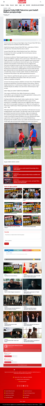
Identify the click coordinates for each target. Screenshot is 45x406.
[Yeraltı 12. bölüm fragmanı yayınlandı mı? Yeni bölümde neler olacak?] (32, 332)
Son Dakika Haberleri (9, 397)
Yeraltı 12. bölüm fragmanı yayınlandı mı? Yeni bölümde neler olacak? (31, 341)
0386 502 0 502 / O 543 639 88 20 (23, 379)
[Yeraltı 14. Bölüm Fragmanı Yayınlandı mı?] (12, 284)
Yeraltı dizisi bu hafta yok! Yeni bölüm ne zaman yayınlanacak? (31, 325)
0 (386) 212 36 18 (8, 362)
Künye (21, 401)
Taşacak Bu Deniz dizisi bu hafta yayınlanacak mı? (10, 325)
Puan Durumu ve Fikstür (10, 395)
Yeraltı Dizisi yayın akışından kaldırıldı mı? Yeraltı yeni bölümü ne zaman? (12, 309)
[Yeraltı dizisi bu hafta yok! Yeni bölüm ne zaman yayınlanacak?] (32, 316)
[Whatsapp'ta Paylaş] (9, 40)
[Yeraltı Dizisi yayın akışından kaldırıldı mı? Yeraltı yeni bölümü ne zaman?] (12, 300)
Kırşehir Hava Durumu (28, 390)
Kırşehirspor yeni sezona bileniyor (10, 275)
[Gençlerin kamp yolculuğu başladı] (32, 220)
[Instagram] (21, 386)
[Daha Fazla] (11, 40)
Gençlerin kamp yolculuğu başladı (29, 226)
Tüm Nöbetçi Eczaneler (23, 365)
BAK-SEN (28, 5)
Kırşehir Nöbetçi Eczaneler (10, 390)
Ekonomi (12, 5)
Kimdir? (25, 274)
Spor (24, 5)
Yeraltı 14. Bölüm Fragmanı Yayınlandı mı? (12, 292)
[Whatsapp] (25, 386)
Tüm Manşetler (26, 395)
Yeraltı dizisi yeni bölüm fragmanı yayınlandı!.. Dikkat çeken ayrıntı (30, 309)
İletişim (24, 401)
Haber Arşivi (26, 397)
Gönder (6, 243)
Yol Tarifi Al (15, 356)
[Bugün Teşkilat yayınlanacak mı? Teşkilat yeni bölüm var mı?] (32, 284)
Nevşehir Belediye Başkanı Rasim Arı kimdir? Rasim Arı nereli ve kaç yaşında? (32, 276)
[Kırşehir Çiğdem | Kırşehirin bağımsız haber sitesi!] (22, 2)
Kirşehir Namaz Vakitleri (10, 393)
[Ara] (40, 2)
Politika (7, 5)
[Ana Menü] (3, 1)
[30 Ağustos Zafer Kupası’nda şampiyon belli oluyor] (32, 193)
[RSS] (27, 386)
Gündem (2, 5)
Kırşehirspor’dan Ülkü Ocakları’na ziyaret (12, 199)
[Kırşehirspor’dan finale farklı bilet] (13, 207)
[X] (19, 386)
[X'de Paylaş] (7, 40)
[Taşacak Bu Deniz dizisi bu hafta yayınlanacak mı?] (12, 316)
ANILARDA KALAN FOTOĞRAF (37, 5)
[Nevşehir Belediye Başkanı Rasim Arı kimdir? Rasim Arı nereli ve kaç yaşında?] (32, 268)
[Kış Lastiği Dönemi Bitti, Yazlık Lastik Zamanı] (12, 332)
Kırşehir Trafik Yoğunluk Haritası (29, 393)
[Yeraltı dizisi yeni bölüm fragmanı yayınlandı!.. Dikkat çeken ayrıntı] (32, 300)
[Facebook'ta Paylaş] (4, 40)
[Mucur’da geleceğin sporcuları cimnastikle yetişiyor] (13, 220)
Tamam (41, 404)
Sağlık (20, 5)
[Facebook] (17, 386)
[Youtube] (23, 386)
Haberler (5, 8)
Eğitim (16, 5)
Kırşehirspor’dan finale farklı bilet (10, 213)
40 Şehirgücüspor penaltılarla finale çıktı (30, 213)
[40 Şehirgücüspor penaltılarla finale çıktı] (32, 207)
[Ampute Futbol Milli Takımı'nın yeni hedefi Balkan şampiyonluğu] (22, 28)
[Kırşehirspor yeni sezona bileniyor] (12, 268)
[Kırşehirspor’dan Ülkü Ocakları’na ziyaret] (13, 193)
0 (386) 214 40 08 (8, 356)
